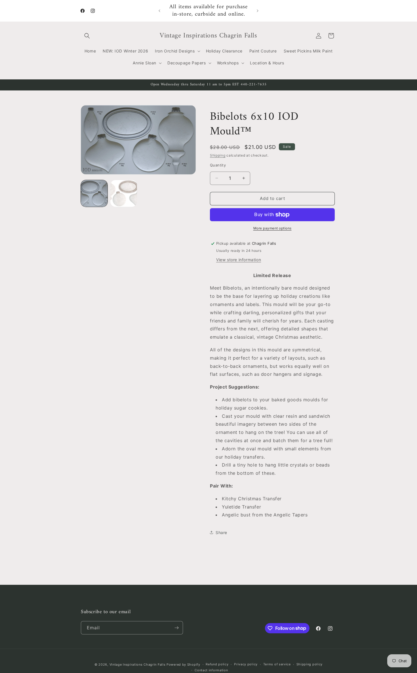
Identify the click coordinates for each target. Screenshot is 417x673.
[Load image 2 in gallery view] (123, 193)
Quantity (218, 165)
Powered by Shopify (183, 664)
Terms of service (277, 664)
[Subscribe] (176, 627)
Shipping (218, 155)
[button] (87, 35)
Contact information (211, 670)
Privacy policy (246, 664)
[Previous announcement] (159, 10)
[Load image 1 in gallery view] (94, 193)
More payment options (272, 228)
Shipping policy (309, 664)
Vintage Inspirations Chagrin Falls (137, 664)
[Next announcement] (257, 10)
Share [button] (221, 532)
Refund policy (217, 664)
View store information (238, 259)
